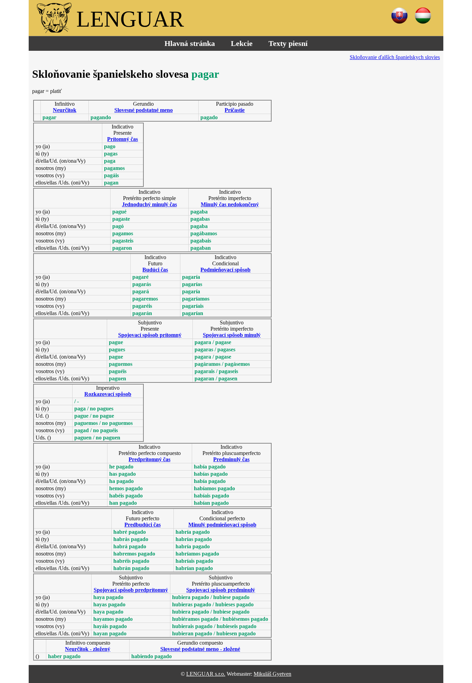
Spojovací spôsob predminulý (220, 590)
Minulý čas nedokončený (230, 204)
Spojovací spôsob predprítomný (131, 590)
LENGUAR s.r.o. (205, 674)
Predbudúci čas (142, 525)
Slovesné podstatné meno (143, 110)
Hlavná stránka (189, 43)
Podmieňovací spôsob (225, 270)
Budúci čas (155, 270)
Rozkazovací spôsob (107, 394)
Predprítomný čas (149, 459)
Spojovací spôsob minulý (232, 335)
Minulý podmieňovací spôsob (222, 525)
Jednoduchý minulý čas (149, 204)
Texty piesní (288, 43)
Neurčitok (64, 110)
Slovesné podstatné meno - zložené (200, 649)
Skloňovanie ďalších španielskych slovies (395, 57)
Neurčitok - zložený (87, 649)
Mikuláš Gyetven (272, 674)
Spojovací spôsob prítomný (149, 335)
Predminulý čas (231, 459)
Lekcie (242, 43)
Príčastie (235, 110)
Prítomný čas (122, 139)
